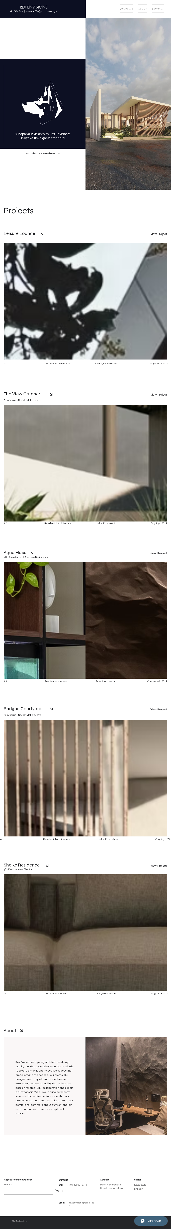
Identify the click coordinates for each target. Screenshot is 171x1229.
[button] (156, 9)
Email (7, 1184)
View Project (158, 234)
